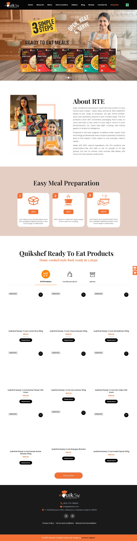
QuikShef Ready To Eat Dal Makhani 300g (111, 331)
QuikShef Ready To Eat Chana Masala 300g (68, 331)
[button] (19, 196)
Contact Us (102, 5)
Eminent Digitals (88, 538)
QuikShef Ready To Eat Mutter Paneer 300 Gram (26, 391)
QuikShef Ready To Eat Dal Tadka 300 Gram (111, 391)
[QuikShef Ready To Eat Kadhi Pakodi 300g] (111, 430)
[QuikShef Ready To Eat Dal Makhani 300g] (111, 309)
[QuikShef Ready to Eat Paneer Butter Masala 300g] (25, 430)
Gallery (74, 5)
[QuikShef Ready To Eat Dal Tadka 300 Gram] (111, 368)
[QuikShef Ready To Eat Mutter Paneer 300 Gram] (25, 368)
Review (91, 5)
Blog (83, 5)
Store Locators (62, 5)
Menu (49, 5)
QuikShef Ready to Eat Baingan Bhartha (68, 449)
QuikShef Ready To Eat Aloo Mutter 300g (68, 390)
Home (30, 5)
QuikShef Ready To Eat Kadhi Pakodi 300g (111, 451)
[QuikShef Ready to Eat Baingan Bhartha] (68, 428)
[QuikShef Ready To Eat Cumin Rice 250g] (25, 309)
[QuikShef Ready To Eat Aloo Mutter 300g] (68, 368)
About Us (40, 5)
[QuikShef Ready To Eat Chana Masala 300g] (68, 309)
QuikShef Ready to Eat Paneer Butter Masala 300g (26, 452)
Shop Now (115, 5)
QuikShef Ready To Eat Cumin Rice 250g (25, 331)
